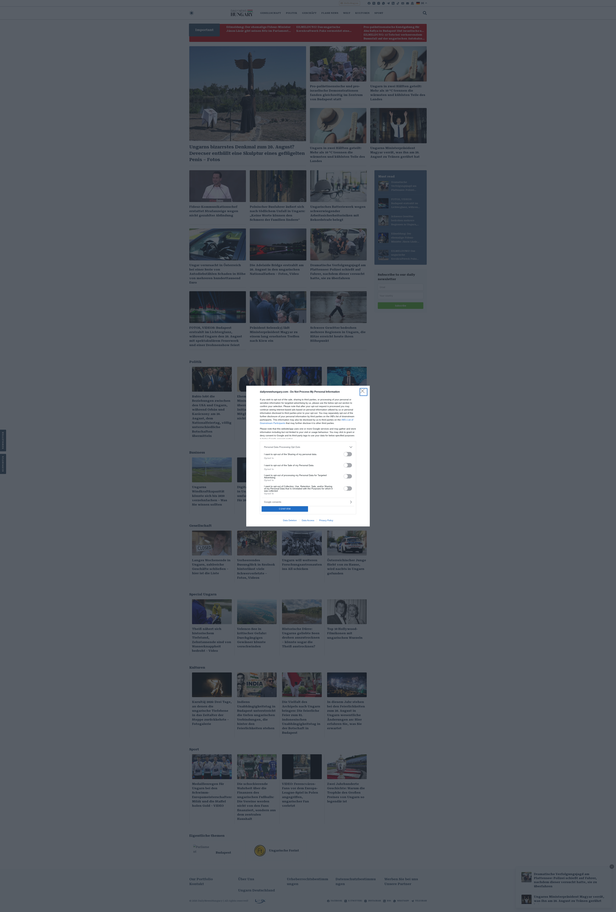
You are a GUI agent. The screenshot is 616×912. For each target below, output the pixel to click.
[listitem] (308, 447)
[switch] (348, 454)
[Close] (363, 392)
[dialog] (308, 456)
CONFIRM (285, 509)
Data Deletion (290, 520)
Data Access (308, 520)
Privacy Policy (326, 520)
